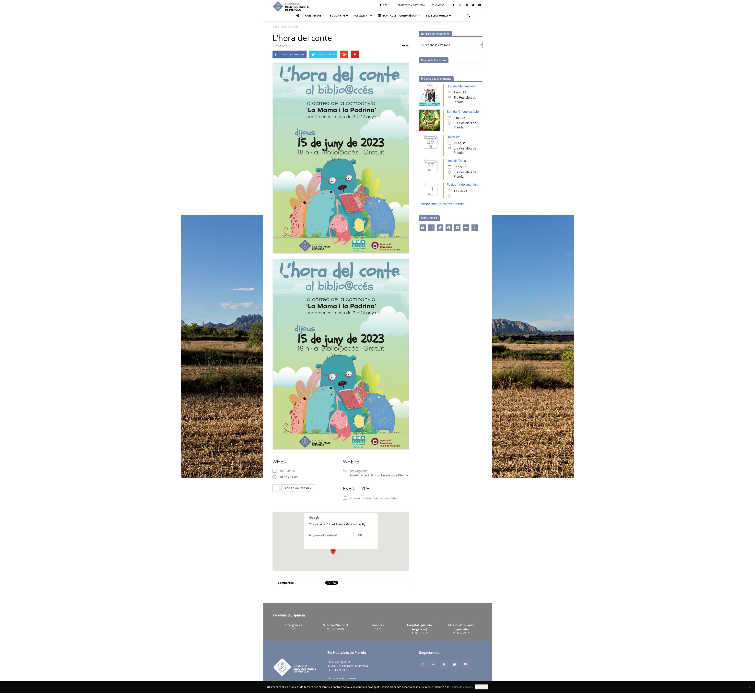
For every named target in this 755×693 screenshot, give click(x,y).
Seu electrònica (437, 15)
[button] (468, 15)
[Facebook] (454, 5)
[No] (750, 687)
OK (360, 535)
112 (293, 629)
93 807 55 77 (419, 633)
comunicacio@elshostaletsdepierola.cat (382, 678)
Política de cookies (461, 686)
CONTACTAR (437, 5)
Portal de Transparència (400, 15)
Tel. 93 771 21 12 (338, 670)
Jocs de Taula (456, 160)
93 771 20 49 (335, 629)
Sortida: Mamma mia (461, 86)
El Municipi (337, 15)
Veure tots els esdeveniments (443, 204)
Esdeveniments (371, 498)
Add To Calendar (296, 488)
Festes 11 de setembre (463, 184)
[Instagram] (467, 5)
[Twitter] (473, 5)
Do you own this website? (323, 535)
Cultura (355, 498)
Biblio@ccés (358, 471)
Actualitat (361, 15)
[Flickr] (460, 5)
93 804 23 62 (461, 633)
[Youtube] (479, 5)
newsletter (390, 498)
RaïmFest (453, 137)
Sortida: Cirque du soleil (463, 111)
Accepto (481, 686)
